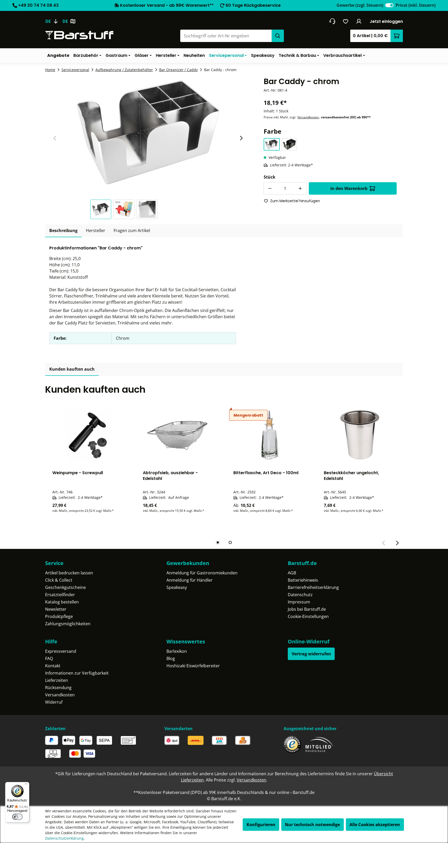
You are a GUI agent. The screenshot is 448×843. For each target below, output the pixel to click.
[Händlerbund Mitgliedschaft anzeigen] (319, 744)
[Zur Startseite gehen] (79, 34)
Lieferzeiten (56, 680)
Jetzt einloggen (386, 21)
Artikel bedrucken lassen (69, 573)
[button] (102, 209)
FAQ (49, 658)
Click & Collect (58, 580)
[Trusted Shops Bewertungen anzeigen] (292, 744)
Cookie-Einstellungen (308, 616)
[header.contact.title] (332, 21)
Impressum (299, 602)
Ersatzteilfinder (60, 594)
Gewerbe (360, 5)
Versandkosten (308, 117)
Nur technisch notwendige (312, 824)
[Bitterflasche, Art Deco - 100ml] (269, 435)
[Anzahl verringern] (269, 188)
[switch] (389, 5)
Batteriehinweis (303, 580)
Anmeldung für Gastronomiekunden (201, 573)
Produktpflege (59, 616)
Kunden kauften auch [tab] (72, 369)
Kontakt (52, 666)
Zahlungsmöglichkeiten (67, 624)
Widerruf (53, 702)
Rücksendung (58, 687)
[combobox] (225, 36)
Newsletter (55, 609)
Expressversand (60, 651)
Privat (416, 5)
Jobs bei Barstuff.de (307, 609)
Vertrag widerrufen (311, 654)
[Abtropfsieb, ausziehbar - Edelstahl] (179, 435)
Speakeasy (176, 587)
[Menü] (26, 785)
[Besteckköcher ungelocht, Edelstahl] (360, 435)
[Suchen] (277, 36)
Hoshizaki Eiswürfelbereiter (193, 666)
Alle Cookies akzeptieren (374, 824)
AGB (292, 573)
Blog (170, 658)
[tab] (63, 230)
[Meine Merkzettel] (345, 21)
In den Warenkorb (348, 188)
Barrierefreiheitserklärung (313, 587)
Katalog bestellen (62, 602)
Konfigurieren (261, 824)
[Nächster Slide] (241, 138)
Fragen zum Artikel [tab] (132, 230)
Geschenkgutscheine (65, 587)
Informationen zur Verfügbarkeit (77, 673)
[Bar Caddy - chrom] (148, 132)
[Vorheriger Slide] (55, 138)
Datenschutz (300, 594)
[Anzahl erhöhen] (300, 188)
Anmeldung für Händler (189, 580)
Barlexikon (176, 651)
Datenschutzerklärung (64, 838)
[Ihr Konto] (359, 21)
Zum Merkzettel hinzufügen (295, 200)
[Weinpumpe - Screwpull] (88, 435)
